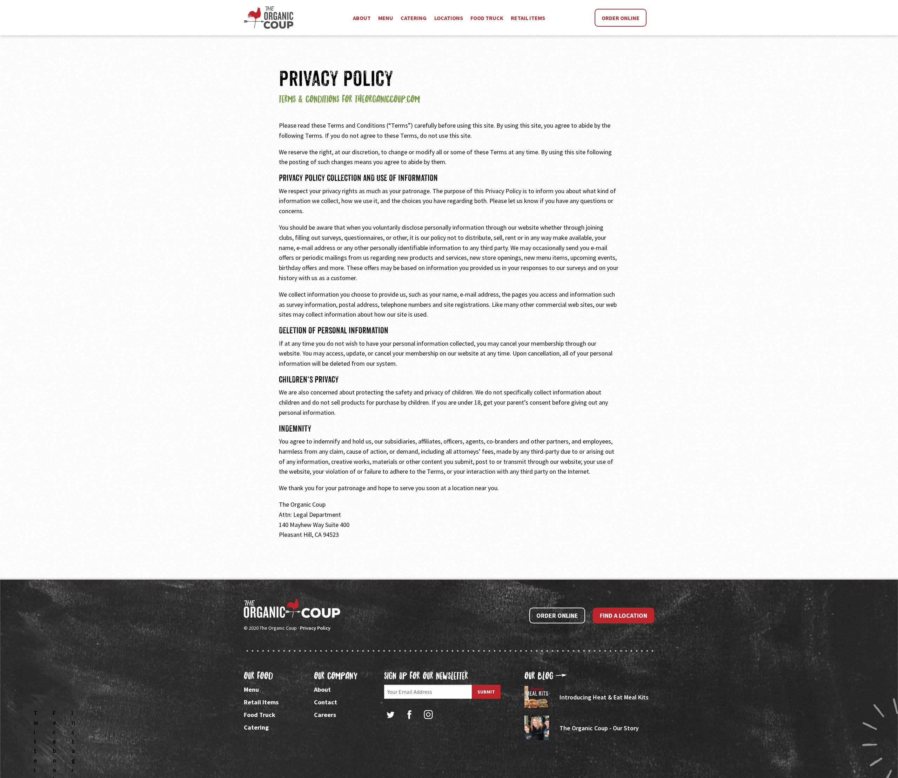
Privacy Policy (315, 628)
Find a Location (623, 615)
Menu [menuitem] (385, 18)
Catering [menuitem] (414, 18)
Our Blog (538, 676)
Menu (251, 689)
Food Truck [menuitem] (486, 18)
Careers (325, 715)
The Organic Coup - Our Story (599, 728)
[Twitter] (390, 714)
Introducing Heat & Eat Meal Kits (604, 697)
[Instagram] (428, 714)
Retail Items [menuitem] (528, 18)
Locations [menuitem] (448, 18)
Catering (256, 727)
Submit (486, 692)
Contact (325, 702)
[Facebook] (409, 714)
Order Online (620, 17)
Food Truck (259, 715)
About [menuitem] (362, 18)
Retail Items (261, 702)
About (322, 689)
